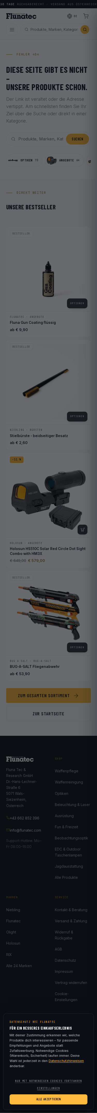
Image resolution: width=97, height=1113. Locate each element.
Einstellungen (48, 1088)
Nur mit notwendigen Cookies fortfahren (48, 1081)
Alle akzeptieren (48, 1099)
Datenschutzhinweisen (66, 1061)
